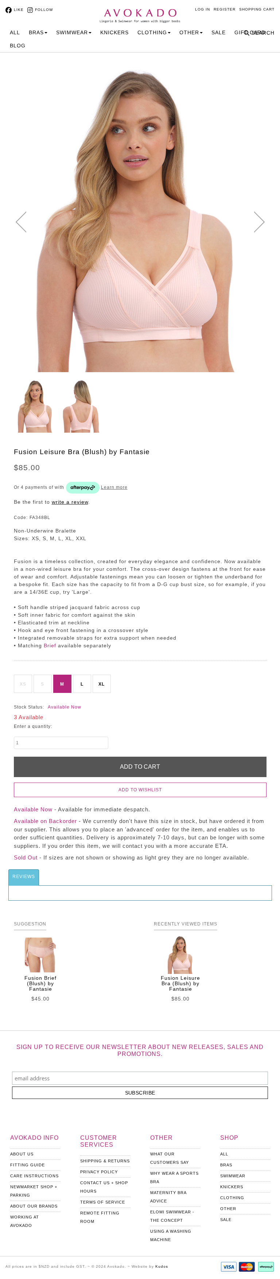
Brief (50, 645)
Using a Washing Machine (170, 1235)
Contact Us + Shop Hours (104, 1187)
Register (225, 9)
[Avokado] (140, 11)
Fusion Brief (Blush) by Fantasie (40, 983)
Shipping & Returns (105, 1161)
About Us (22, 1154)
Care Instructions (34, 1176)
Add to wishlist (140, 789)
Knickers (231, 1187)
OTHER (189, 32)
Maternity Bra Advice (168, 1196)
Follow (44, 10)
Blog (18, 45)
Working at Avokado (24, 1221)
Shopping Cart (257, 9)
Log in (202, 9)
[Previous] (21, 222)
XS (23, 684)
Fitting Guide (27, 1165)
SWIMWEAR (72, 32)
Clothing (232, 1198)
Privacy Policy (99, 1172)
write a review (70, 502)
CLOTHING (152, 32)
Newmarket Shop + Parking (33, 1191)
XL (101, 684)
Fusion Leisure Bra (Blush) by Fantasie (180, 983)
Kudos (161, 1266)
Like (19, 10)
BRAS (36, 32)
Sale (218, 32)
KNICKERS (114, 32)
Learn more (114, 487)
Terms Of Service (102, 1202)
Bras (226, 1165)
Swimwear (232, 1176)
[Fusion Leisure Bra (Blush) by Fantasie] (36, 406)
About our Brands (34, 1206)
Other (228, 1208)
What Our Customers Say (169, 1158)
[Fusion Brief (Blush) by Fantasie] (41, 955)
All (15, 32)
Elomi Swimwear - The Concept (172, 1216)
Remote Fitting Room (100, 1217)
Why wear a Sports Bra (174, 1177)
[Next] (259, 222)
